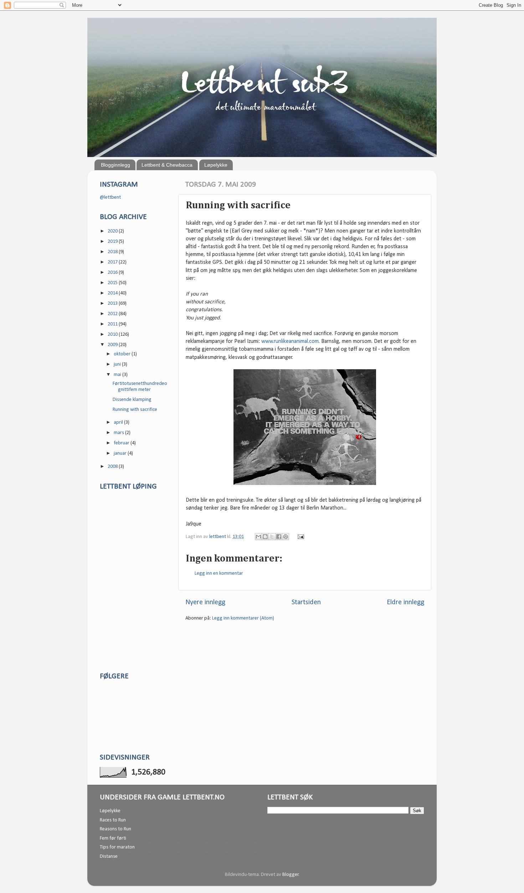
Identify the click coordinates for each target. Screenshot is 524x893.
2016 (113, 272)
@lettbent (110, 197)
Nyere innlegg (205, 602)
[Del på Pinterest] (285, 536)
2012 (113, 314)
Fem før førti (113, 838)
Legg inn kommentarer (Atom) (243, 618)
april (119, 422)
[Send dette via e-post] (258, 536)
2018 (113, 252)
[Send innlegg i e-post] (299, 536)
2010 (113, 334)
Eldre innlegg (405, 602)
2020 (113, 231)
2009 (113, 345)
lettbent (218, 536)
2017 (113, 262)
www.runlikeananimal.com (290, 341)
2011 (113, 324)
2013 (113, 303)
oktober (123, 354)
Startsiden (306, 602)
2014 (113, 293)
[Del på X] (272, 536)
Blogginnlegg (115, 165)
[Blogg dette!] (265, 536)
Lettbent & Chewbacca (167, 165)
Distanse (109, 856)
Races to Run (113, 820)
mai (118, 374)
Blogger (290, 874)
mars (119, 432)
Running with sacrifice (135, 409)
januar (121, 453)
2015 (113, 283)
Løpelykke (215, 165)
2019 (113, 241)
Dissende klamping (132, 399)
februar (122, 443)
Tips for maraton (117, 847)
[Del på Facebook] (278, 536)
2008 (113, 466)
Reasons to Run (115, 829)
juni (118, 364)
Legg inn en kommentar (219, 573)
